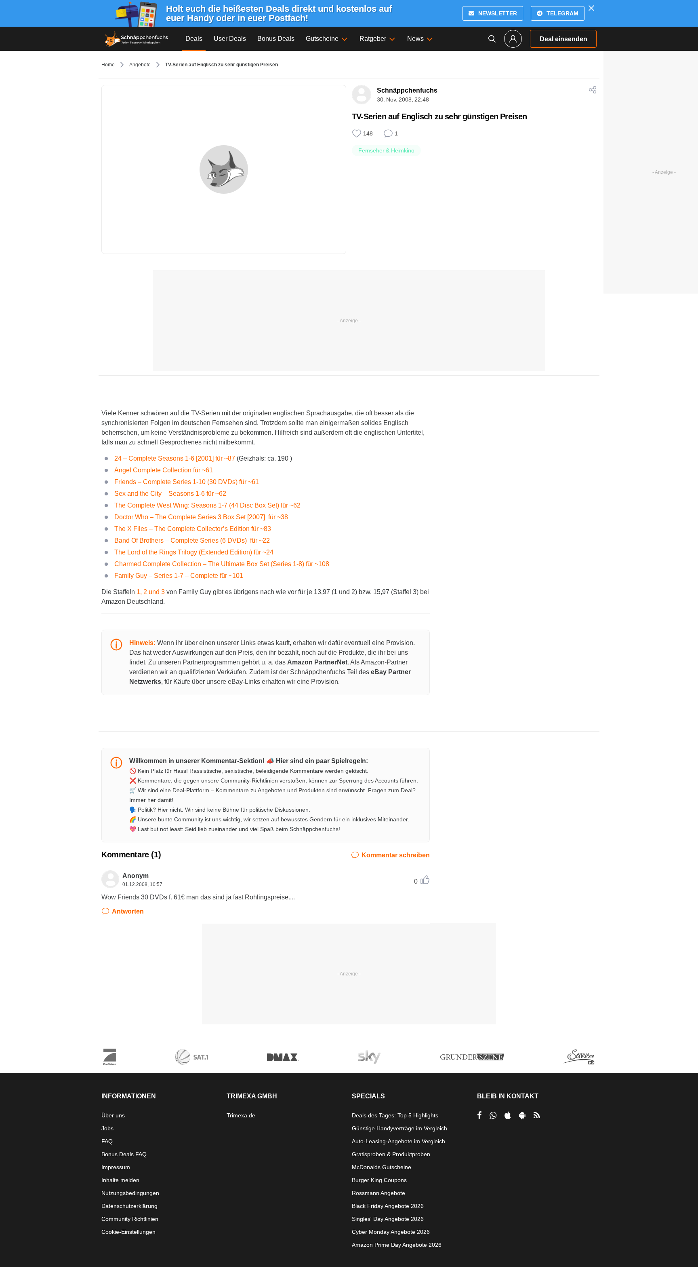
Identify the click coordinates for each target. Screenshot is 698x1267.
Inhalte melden (120, 1180)
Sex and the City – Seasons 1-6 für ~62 (170, 493)
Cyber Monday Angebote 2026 (391, 1232)
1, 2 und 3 (151, 591)
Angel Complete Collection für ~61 (163, 470)
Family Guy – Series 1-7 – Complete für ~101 (178, 575)
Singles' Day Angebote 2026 (388, 1219)
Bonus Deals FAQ (124, 1154)
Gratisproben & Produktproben (391, 1154)
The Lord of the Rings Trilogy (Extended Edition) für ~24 (193, 552)
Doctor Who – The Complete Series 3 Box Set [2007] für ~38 (201, 517)
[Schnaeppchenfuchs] (136, 39)
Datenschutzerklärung (129, 1206)
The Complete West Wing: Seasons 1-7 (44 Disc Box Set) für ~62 (207, 505)
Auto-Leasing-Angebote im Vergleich (398, 1141)
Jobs (107, 1128)
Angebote (140, 65)
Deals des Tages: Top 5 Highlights (395, 1115)
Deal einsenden (563, 39)
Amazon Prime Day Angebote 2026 (397, 1245)
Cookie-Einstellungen (128, 1232)
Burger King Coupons (379, 1180)
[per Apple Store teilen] (508, 1115)
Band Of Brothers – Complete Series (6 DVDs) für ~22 (192, 540)
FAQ (107, 1141)
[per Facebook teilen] (479, 1115)
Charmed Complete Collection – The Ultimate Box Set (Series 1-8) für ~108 (221, 564)
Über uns (113, 1115)
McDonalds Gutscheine (381, 1167)
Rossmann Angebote (378, 1193)
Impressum (115, 1167)
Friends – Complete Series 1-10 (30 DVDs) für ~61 (186, 481)
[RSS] (537, 1115)
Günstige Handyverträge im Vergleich (399, 1128)
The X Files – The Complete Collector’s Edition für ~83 (192, 528)
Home (108, 65)
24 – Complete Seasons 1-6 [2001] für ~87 (175, 458)
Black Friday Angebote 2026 (388, 1206)
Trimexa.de (241, 1115)
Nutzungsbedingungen (130, 1193)
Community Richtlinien (129, 1219)
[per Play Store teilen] (522, 1115)
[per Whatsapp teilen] (493, 1115)
